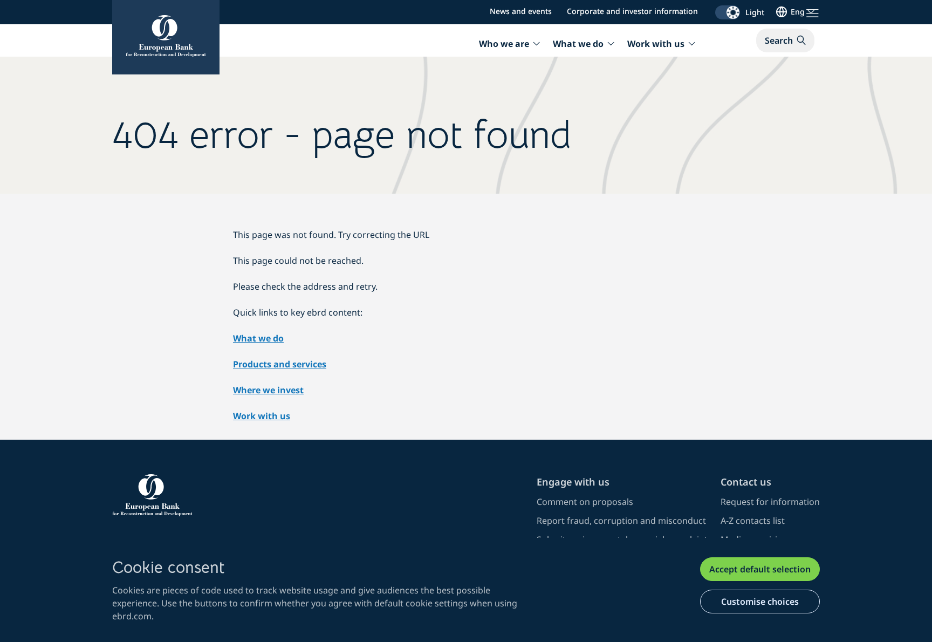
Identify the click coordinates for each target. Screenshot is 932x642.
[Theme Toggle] (727, 12)
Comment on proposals (585, 502)
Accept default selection (760, 569)
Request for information (770, 502)
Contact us (746, 481)
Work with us (261, 416)
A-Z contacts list (753, 521)
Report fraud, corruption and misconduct (621, 521)
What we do (258, 338)
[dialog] (466, 590)
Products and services (279, 364)
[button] (785, 40)
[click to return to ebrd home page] (318, 495)
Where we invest (268, 390)
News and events (521, 11)
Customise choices (760, 601)
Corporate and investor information (632, 11)
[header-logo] (166, 37)
